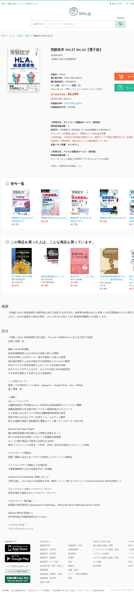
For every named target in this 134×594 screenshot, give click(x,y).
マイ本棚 (97, 562)
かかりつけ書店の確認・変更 (106, 558)
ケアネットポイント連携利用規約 (90, 590)
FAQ (130, 562)
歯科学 (71, 566)
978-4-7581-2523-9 (73, 103)
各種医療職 (73, 549)
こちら (79, 166)
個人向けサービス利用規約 (39, 590)
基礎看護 (44, 570)
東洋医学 (72, 553)
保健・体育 (73, 570)
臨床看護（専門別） (49, 578)
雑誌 (20, 36)
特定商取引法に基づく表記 (64, 590)
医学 (28, 36)
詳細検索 (121, 18)
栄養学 (71, 558)
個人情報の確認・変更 (103, 545)
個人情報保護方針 (19, 590)
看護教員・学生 (75, 545)
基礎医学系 (45, 545)
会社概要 (5, 590)
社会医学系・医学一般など (52, 566)
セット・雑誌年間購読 (78, 574)
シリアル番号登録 (17, 571)
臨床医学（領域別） (49, 558)
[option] (26, 207)
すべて (12, 36)
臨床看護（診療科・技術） (52, 574)
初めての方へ (118, 4)
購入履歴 (97, 566)
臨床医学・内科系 (48, 549)
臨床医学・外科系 (48, 553)
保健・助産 (45, 582)
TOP (4, 36)
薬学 (70, 562)
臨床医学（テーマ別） (50, 562)
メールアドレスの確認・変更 (106, 549)
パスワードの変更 (101, 553)
